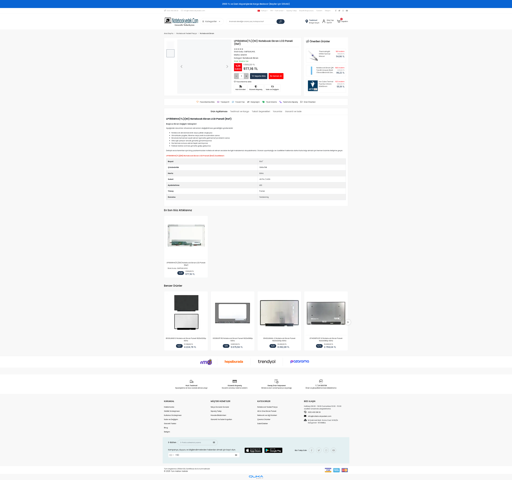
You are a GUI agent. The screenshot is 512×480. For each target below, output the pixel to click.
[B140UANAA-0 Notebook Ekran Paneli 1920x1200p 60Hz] (279, 314)
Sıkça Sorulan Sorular (220, 407)
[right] (348, 322)
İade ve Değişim (171, 419)
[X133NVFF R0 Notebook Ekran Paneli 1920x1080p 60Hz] (232, 314)
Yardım (319, 10)
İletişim (328, 10)
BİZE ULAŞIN (309, 401)
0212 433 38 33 (314, 412)
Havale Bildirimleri (218, 415)
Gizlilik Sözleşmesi (172, 411)
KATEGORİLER (263, 401)
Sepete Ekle (260, 76)
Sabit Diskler (262, 423)
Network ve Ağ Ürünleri (267, 415)
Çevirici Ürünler (263, 419)
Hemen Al (277, 76)
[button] (342, 21)
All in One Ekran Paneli (266, 411)
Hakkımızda (169, 407)
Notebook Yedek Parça (267, 407)
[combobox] (171, 455)
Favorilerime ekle (243, 81)
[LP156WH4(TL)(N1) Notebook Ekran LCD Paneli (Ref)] (186, 238)
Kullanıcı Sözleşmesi (172, 415)
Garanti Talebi (170, 423)
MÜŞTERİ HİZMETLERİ (220, 401)
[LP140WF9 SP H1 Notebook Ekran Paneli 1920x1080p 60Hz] (326, 314)
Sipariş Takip (291, 10)
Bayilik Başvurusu (306, 10)
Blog (166, 427)
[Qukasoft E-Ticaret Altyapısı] (256, 477)
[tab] (219, 111)
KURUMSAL (169, 401)
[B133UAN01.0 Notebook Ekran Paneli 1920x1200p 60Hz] (186, 314)
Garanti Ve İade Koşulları (221, 419)
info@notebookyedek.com (319, 416)
